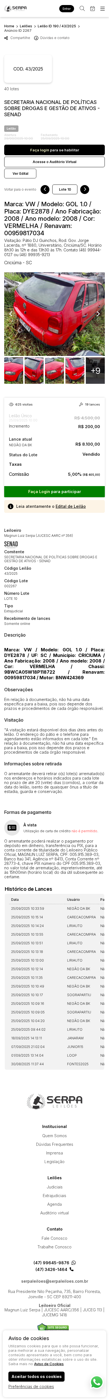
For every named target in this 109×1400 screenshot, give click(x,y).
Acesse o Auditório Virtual (54, 162)
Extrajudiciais (54, 1195)
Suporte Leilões (53, 1328)
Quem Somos (54, 1135)
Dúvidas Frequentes (54, 1144)
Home (9, 26)
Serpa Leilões (15, 8)
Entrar (67, 8)
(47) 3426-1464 (51, 1270)
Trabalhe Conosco (54, 1246)
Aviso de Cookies (49, 1364)
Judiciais (55, 1187)
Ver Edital (20, 173)
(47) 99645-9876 (51, 1263)
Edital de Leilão (71, 506)
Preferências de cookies (31, 1386)
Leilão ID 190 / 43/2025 (57, 26)
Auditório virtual (54, 1212)
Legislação (54, 1161)
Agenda (54, 1204)
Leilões (26, 26)
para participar (54, 491)
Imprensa (54, 1153)
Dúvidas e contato (55, 38)
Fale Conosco (54, 1238)
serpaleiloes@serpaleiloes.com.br (54, 1281)
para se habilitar (54, 150)
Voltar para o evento (20, 189)
